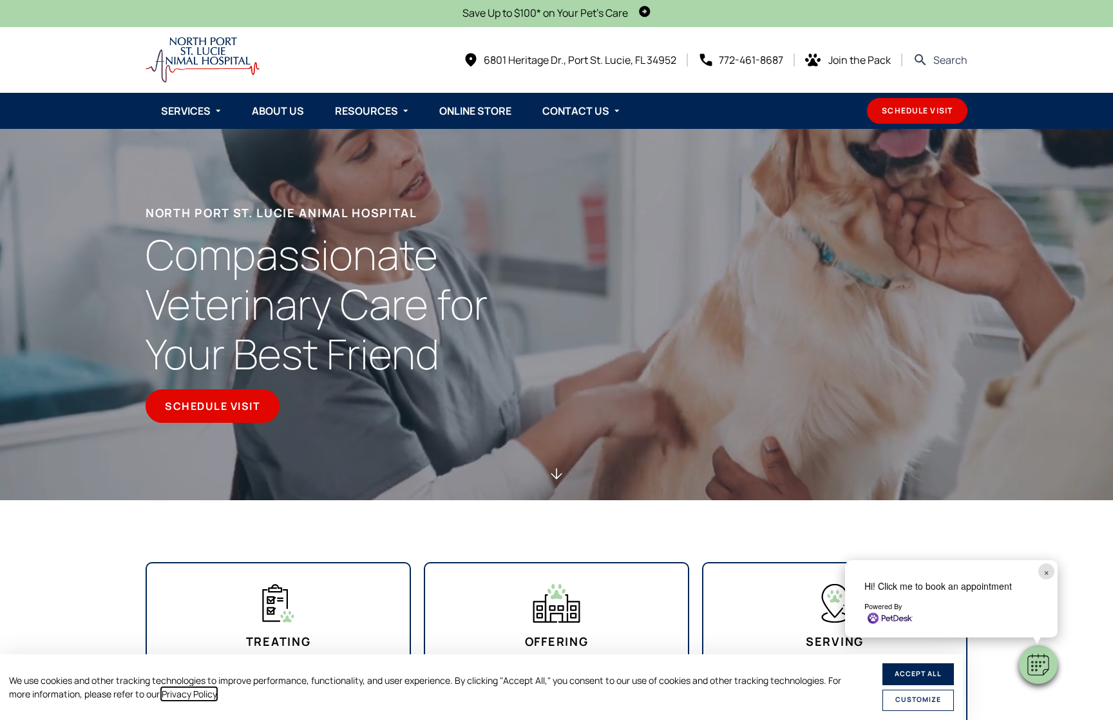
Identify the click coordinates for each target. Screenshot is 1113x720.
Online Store (475, 111)
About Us (278, 111)
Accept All (918, 673)
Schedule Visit (917, 110)
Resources (366, 111)
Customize (918, 699)
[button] (1038, 664)
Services (186, 111)
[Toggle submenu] (218, 110)
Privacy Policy (189, 694)
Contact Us (575, 111)
